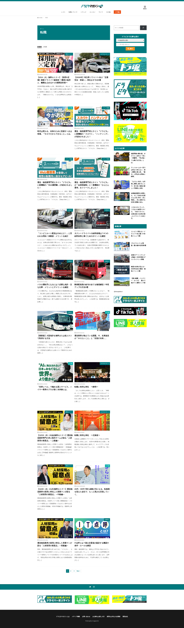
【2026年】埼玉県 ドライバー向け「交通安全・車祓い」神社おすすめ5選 (91, 78)
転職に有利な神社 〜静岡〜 (86, 387)
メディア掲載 (106, 107)
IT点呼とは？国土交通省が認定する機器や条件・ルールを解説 (91, 544)
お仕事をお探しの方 (98, 616)
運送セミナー (69, 54)
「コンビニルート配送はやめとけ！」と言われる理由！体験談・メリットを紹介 (54, 234)
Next (78, 571)
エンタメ (92, 12)
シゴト (63, 12)
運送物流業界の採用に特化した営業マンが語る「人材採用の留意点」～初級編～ (54, 544)
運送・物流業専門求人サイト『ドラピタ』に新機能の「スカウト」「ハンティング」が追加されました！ (91, 134)
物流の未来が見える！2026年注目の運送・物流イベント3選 (138, 269)
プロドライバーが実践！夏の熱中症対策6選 (138, 244)
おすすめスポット (105, 54)
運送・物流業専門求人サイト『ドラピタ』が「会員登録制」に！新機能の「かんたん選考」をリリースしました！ (91, 185)
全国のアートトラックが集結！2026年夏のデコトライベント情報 (138, 257)
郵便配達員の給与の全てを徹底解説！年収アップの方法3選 (91, 286)
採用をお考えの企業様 (113, 616)
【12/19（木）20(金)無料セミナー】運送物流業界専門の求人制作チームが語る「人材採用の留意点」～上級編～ (55, 438)
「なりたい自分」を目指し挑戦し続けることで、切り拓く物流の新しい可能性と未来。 (138, 185)
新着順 (39, 47)
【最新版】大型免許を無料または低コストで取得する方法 (54, 337)
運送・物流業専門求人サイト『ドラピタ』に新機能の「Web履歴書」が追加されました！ (54, 185)
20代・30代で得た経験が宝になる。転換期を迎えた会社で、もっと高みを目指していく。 (92, 491)
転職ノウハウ (73, 12)
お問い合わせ (86, 616)
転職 (46, 17)
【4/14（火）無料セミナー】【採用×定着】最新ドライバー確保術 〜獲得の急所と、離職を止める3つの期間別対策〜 (54, 80)
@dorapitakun (118, 291)
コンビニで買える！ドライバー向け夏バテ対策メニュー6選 (138, 234)
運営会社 (125, 616)
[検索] (143, 27)
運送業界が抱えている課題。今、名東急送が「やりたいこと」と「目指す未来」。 (91, 337)
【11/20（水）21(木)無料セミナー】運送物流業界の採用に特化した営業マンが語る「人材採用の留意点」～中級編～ (54, 491)
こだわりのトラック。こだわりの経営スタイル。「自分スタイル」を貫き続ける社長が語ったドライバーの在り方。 (138, 212)
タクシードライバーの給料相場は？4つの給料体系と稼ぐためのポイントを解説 (91, 234)
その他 (108, 12)
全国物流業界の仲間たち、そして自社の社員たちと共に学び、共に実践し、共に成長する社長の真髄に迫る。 (138, 197)
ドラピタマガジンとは (62, 616)
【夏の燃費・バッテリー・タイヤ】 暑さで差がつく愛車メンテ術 (138, 280)
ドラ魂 (117, 12)
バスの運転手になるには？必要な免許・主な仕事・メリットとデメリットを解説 (54, 286)
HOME (40, 17)
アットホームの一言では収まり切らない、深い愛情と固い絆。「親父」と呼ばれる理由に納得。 (138, 172)
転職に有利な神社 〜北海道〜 (87, 435)
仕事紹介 (70, 210)
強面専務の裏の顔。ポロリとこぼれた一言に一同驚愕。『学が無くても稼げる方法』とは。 (138, 158)
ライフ (101, 12)
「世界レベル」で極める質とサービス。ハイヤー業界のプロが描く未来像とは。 (54, 388)
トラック (83, 12)
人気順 (45, 47)
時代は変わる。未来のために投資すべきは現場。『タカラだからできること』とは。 (54, 132)
